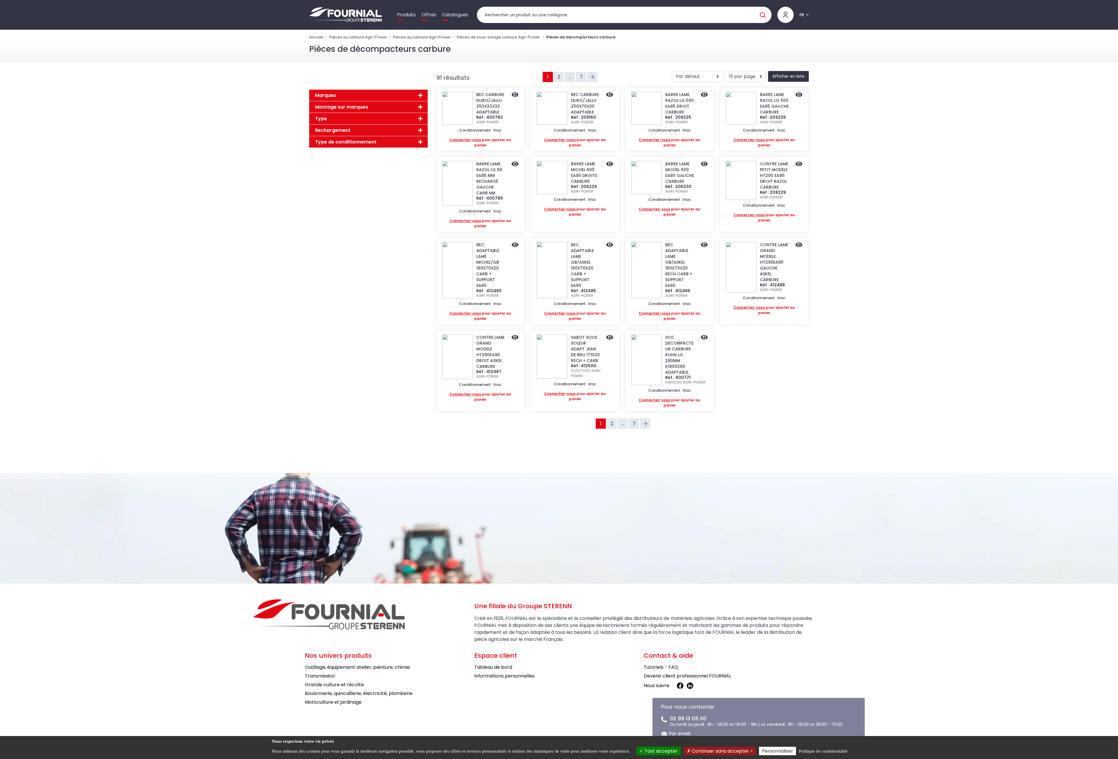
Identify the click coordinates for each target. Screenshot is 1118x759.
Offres (429, 14)
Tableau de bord (493, 667)
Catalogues (455, 14)
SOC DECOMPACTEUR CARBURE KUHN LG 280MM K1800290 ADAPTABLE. (679, 354)
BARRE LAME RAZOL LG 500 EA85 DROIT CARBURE (679, 103)
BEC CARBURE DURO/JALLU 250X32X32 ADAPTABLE (490, 103)
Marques (325, 95)
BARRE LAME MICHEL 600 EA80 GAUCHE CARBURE (679, 172)
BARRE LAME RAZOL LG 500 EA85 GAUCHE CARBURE (774, 103)
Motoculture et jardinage (333, 702)
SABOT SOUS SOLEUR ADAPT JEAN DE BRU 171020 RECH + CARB (585, 348)
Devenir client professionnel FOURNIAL (687, 676)
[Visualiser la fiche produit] (515, 95)
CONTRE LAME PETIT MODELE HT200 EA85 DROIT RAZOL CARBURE (774, 175)
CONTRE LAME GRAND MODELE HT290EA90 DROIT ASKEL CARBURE (490, 351)
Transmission (320, 676)
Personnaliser (777, 751)
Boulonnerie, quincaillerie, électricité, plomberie (359, 693)
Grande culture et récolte (334, 684)
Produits (406, 14)
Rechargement (333, 130)
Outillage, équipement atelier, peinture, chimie (357, 667)
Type (321, 118)
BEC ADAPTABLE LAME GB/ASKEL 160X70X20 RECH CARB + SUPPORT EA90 (678, 265)
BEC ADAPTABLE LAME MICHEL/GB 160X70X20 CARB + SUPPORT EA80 (487, 265)
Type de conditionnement (345, 142)
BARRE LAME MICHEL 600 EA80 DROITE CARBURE (584, 172)
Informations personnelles (504, 676)
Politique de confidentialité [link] (823, 751)
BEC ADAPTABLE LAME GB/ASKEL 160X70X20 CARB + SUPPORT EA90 (582, 265)
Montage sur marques (341, 107)
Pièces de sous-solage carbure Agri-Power (498, 37)
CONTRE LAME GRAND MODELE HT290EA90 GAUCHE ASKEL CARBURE (774, 262)
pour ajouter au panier (480, 142)
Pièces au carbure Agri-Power (358, 37)
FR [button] (801, 15)
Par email (679, 733)
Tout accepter (660, 751)
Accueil (316, 37)
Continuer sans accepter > (722, 751)
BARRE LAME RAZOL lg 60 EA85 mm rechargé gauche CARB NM (489, 178)
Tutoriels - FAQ (661, 667)
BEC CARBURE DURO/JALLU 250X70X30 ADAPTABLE (585, 103)
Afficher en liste (788, 76)
